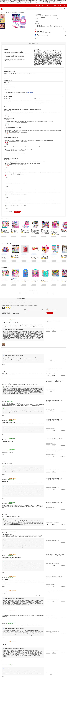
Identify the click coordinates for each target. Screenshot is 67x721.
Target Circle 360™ (45, 5)
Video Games (37, 1)
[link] (37, 17)
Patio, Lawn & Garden (44, 0)
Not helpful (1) (22, 164)
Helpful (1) (18, 141)
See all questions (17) (8, 211)
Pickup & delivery (20, 8)
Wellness (13, 1)
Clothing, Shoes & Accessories (24, 0)
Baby (59, 0)
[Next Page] (66, 229)
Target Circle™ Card (38, 5)
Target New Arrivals (3, 0)
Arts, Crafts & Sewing (7, 12)
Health (11, 1)
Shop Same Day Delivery (51, 2)
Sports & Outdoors (5, 1)
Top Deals (28, 2)
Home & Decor (32, 0)
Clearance (13, 2)
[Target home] (2, 9)
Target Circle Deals (33, 2)
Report (26, 122)
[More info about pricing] (57, 19)
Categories (8, 8)
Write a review (49, 312)
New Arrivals (17, 2)
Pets (9, 1)
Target (2, 12)
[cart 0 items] (65, 9)
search (55, 8)
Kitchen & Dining (37, 0)
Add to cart (37, 23)
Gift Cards (58, 1)
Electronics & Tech (32, 1)
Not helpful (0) (23, 122)
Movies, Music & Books (44, 1)
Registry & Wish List (53, 5)
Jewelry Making (14, 12)
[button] (37, 17)
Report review (63, 330)
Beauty (61, 0)
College (13, 0)
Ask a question (17, 211)
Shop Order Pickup (44, 2)
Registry (57, 2)
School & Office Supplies (19, 1)
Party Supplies (50, 1)
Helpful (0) (18, 122)
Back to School (9, 0)
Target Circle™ (31, 5)
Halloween (17, 0)
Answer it (7, 135)
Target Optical (6, 2)
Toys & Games (26, 1)
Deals (10, 2)
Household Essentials (54, 0)
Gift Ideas (55, 1)
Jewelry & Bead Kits (21, 12)
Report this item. (30, 92)
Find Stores (4, 3)
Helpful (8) (16, 150)
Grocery (49, 0)
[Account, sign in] (60, 9)
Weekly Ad (39, 2)
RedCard (60, 2)
